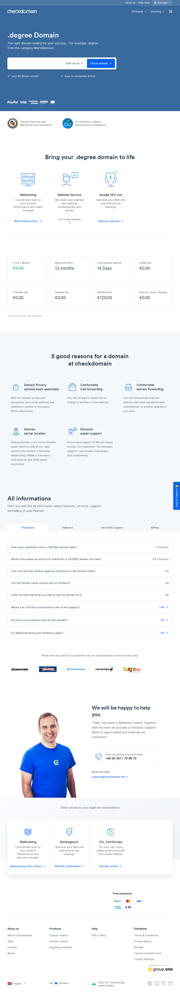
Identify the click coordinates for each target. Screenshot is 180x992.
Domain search (59, 935)
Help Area (144, 3)
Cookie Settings (144, 959)
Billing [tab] (155, 528)
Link (162, 607)
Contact (12, 947)
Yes (162, 620)
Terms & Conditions (146, 935)
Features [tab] (67, 528)
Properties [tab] (27, 528)
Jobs (10, 941)
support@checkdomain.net (108, 776)
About (11, 953)
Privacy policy (142, 941)
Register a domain (61, 947)
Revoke (138, 947)
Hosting (156, 11)
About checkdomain (19, 935)
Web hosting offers (26, 221)
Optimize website (109, 221)
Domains (137, 11)
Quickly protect (108, 866)
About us (130, 3)
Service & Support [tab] (112, 528)
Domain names (59, 941)
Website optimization (67, 866)
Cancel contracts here (147, 953)
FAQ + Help (99, 935)
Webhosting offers (22, 866)
